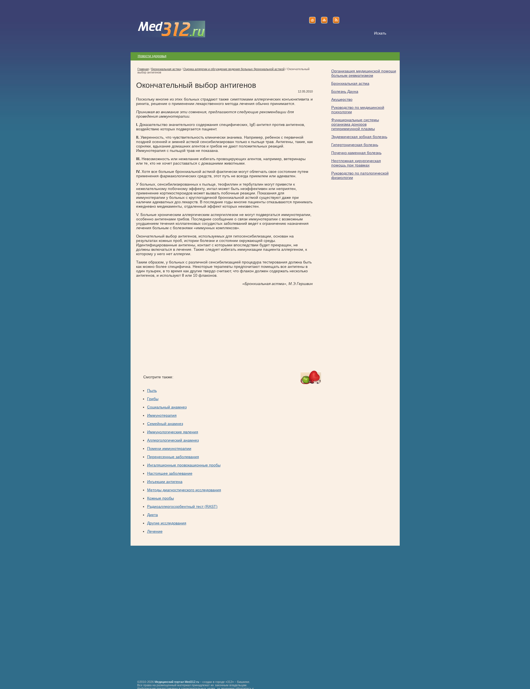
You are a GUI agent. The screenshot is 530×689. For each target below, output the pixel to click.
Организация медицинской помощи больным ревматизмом (363, 73)
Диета (152, 515)
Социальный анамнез (167, 407)
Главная (143, 69)
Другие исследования (166, 523)
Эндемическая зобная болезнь (359, 136)
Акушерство (342, 99)
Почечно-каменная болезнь (356, 153)
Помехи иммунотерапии (169, 448)
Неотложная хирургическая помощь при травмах (356, 163)
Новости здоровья (152, 56)
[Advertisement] (182, 328)
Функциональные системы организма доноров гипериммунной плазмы (355, 124)
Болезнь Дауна (344, 91)
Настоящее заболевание (169, 473)
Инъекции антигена (164, 481)
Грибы (152, 399)
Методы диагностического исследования (184, 490)
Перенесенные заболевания (173, 457)
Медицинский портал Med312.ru (177, 681)
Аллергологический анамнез (173, 440)
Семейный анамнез (165, 423)
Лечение (155, 531)
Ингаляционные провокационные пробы (184, 465)
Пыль (152, 390)
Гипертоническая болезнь (354, 144)
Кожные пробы (160, 498)
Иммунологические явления (172, 432)
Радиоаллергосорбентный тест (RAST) (182, 506)
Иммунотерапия (162, 415)
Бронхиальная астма (350, 83)
